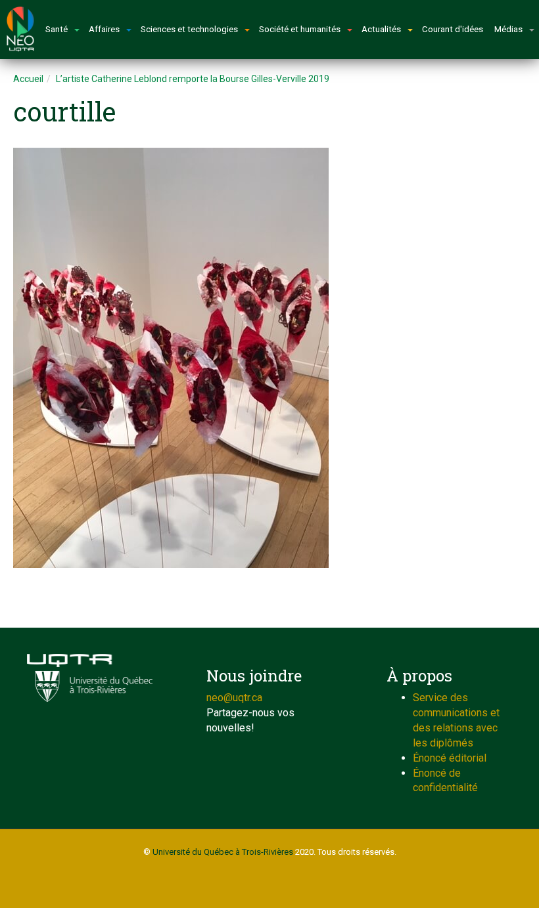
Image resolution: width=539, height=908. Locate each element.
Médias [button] (508, 29)
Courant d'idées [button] (452, 29)
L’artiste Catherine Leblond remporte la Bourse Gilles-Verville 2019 (192, 79)
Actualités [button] (381, 29)
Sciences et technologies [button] (189, 29)
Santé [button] (56, 29)
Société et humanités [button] (299, 29)
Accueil (28, 79)
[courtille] (269, 358)
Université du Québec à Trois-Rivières (222, 852)
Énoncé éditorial (449, 758)
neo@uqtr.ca (234, 697)
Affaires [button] (104, 29)
